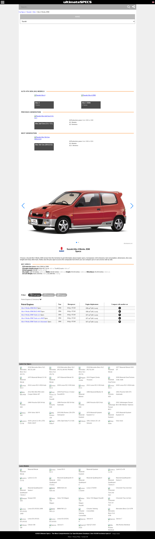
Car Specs (22, 12)
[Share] (133, 6)
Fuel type (36, 295)
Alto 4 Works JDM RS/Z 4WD (31, 311)
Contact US (84, 536)
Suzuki (29, 12)
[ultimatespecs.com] (77, 2)
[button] (76, 242)
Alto (34, 12)
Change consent (116, 533)
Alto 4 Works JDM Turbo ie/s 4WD (32, 318)
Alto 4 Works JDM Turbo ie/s (30, 315)
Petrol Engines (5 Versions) (30, 299)
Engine (63, 295)
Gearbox (50, 295)
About (70, 536)
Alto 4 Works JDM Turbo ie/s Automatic (34, 322)
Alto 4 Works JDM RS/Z (29, 308)
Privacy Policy (77, 536)
